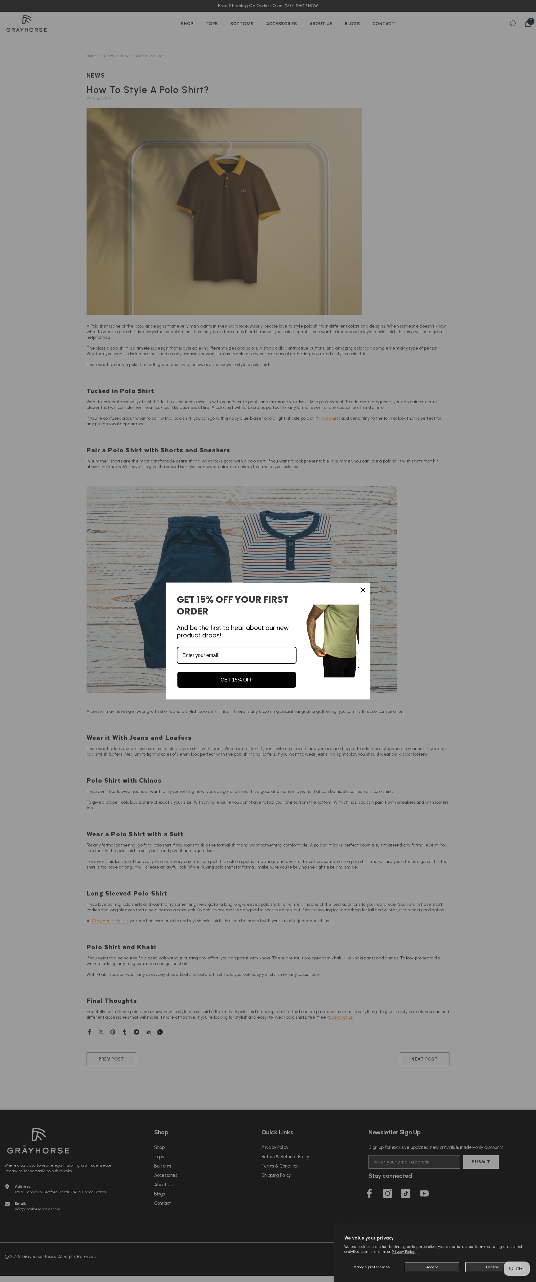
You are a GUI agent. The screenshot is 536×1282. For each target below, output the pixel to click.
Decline (492, 1267)
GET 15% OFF (237, 679)
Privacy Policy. (404, 1251)
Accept (432, 1267)
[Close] (362, 590)
